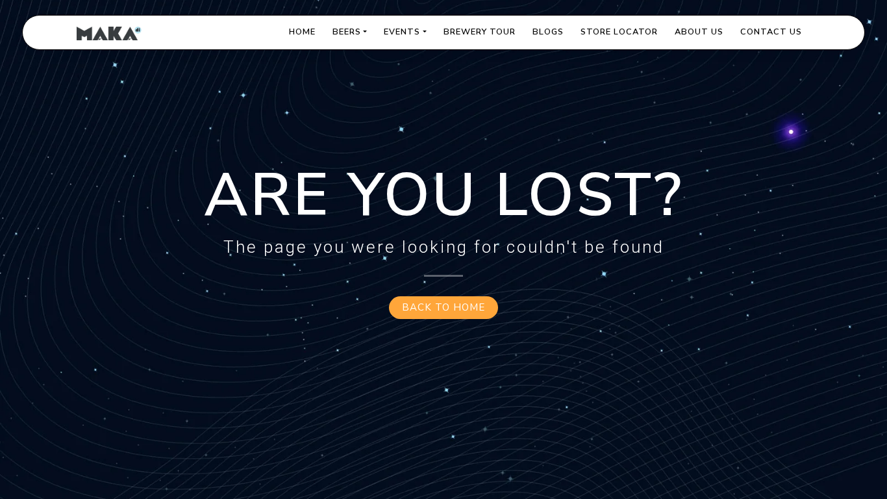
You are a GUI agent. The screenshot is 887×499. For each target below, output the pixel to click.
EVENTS (402, 32)
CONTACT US (771, 32)
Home (302, 32)
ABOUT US (699, 32)
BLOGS (548, 32)
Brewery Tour (479, 32)
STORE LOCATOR (619, 32)
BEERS (346, 32)
